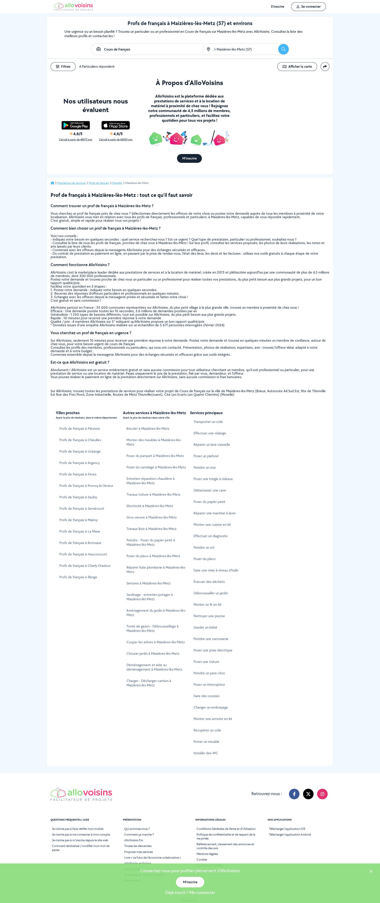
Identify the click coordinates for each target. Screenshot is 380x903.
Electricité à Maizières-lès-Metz (149, 506)
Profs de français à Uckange (80, 451)
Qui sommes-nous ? (137, 829)
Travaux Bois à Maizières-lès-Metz (151, 528)
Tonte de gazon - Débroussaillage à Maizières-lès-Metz (152, 628)
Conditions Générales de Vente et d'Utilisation (226, 829)
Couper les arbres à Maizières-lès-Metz (155, 642)
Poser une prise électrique (213, 650)
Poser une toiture (206, 661)
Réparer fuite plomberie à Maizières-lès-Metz (156, 569)
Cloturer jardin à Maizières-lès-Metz (152, 653)
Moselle (117, 183)
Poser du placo (205, 559)
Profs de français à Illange (78, 577)
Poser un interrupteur (209, 684)
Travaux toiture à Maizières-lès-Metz (153, 494)
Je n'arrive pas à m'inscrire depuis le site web (80, 840)
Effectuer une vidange (210, 433)
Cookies (202, 859)
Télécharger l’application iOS (287, 829)
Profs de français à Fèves (77, 474)
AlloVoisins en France (137, 863)
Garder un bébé (205, 627)
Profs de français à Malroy (78, 520)
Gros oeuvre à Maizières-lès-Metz (151, 517)
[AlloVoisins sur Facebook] (294, 794)
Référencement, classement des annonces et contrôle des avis (225, 846)
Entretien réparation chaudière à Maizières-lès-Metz (150, 480)
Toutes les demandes (138, 846)
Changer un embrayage (211, 707)
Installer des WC (206, 753)
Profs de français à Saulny (78, 497)
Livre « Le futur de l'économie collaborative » (152, 857)
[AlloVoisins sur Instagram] (322, 794)
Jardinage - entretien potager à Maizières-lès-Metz (149, 596)
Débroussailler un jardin (211, 593)
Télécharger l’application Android (290, 834)
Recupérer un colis (207, 730)
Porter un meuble (206, 741)
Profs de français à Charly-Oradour (84, 565)
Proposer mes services (138, 852)
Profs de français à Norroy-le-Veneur (86, 485)
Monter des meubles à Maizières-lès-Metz (153, 442)
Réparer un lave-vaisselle (212, 444)
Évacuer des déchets (209, 581)
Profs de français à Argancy (79, 463)
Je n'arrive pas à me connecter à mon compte (81, 834)
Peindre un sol (204, 547)
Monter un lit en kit (207, 604)
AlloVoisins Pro (133, 840)
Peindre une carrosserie (211, 638)
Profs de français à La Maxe (79, 531)
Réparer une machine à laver (215, 513)
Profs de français (99, 183)
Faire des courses (206, 696)
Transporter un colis (208, 421)
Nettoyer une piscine (209, 616)
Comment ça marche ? (139, 834)
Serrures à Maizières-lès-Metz (148, 583)
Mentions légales (207, 854)
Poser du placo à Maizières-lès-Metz (153, 556)
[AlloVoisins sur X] (308, 794)
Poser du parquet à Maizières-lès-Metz (155, 455)
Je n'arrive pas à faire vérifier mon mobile (77, 829)
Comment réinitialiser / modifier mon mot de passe (81, 848)
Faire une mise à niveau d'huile (216, 570)
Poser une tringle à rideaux (213, 479)
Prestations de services (71, 183)
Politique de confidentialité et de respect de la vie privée (226, 836)
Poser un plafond (206, 456)
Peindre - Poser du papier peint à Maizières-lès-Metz (150, 542)
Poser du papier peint (209, 501)
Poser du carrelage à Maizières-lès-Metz (156, 467)
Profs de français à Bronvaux (80, 542)
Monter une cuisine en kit (212, 524)
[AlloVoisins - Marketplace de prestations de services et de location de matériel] (73, 9)
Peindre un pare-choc (209, 673)
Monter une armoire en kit (213, 718)
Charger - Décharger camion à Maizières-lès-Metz (148, 682)
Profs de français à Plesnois (79, 428)
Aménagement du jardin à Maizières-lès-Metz (156, 612)
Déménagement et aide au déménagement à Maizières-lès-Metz (154, 667)
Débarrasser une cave (210, 490)
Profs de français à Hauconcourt (83, 554)
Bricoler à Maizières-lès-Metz (147, 428)
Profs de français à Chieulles (80, 440)
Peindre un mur (205, 467)
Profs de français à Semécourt (81, 508)
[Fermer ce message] (371, 872)
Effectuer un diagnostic (211, 536)
